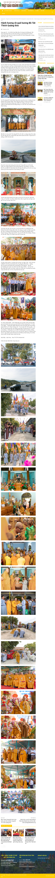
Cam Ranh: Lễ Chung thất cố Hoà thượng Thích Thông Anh (48, 83)
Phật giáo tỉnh (3, 835)
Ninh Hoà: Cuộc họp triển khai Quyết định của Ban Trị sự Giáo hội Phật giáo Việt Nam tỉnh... (45, 43)
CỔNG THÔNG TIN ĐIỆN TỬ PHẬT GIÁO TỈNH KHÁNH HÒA (9, 856)
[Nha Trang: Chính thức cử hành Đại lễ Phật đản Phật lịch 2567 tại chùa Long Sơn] (40, 90)
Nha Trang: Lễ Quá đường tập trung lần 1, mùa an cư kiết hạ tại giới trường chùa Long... (46, 36)
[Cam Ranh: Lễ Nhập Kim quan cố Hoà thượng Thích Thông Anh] (40, 99)
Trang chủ (3, 18)
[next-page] (4, 846)
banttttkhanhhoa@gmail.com (28, 866)
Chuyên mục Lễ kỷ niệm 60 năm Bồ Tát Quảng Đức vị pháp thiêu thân (19, 18)
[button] (52, 12)
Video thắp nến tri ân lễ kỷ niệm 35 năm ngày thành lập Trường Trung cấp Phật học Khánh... (46, 57)
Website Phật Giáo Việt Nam (44, 858)
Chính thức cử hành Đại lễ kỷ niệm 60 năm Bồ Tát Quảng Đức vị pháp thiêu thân (46, 77)
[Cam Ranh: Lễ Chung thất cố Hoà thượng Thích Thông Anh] (40, 83)
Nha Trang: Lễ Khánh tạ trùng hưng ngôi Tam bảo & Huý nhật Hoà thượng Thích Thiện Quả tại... (30, 840)
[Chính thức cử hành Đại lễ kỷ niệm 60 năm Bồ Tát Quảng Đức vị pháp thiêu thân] (46, 69)
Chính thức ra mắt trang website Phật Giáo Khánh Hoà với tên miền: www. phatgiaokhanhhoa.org (27, 821)
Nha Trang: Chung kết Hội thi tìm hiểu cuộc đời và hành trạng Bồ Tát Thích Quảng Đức (8, 821)
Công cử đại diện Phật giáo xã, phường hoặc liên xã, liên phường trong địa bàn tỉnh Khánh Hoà (6, 840)
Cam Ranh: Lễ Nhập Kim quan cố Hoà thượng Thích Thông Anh (48, 99)
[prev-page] (2, 846)
